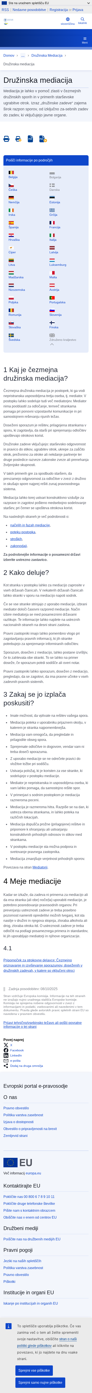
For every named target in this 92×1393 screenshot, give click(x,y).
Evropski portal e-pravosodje (35, 1086)
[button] (9, 1045)
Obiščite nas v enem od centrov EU (30, 1217)
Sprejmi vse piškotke (34, 1370)
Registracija (59, 10)
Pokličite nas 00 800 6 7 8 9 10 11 (29, 1197)
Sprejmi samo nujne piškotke (40, 1382)
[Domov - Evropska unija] (17, 1162)
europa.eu (33, 1173)
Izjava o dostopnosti (18, 1122)
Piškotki (9, 1281)
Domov (8, 55)
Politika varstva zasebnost (23, 1115)
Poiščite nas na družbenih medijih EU (32, 1239)
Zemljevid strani (15, 1136)
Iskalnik (82, 23)
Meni (85, 42)
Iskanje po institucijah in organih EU (30, 1303)
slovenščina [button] (68, 23)
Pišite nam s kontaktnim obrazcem (29, 1210)
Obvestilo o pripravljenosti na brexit (30, 1129)
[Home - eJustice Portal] (31, 21)
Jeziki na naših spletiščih (22, 1261)
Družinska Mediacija (46, 55)
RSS (5, 10)
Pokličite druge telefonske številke (29, 1203)
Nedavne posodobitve (29, 10)
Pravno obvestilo (16, 1108)
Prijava (78, 10)
